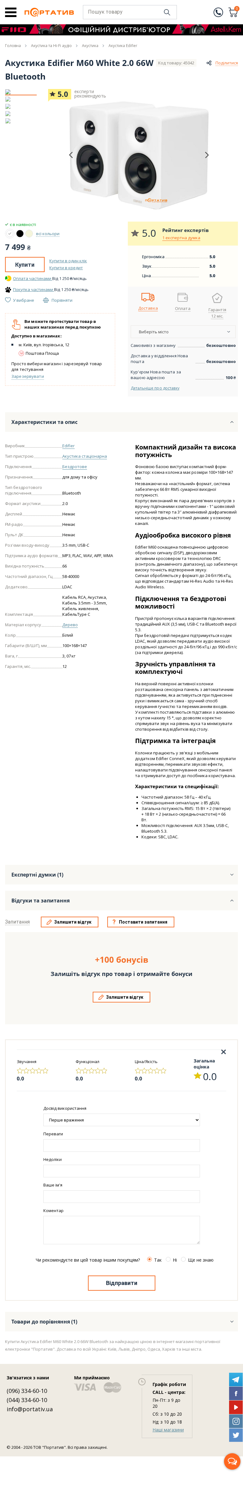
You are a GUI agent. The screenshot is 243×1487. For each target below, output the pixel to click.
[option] (21, 92)
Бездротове (74, 466)
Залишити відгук (72, 922)
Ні (175, 1260)
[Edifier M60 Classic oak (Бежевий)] (29, 233)
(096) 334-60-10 (27, 1391)
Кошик (237, 9)
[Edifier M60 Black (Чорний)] (20, 233)
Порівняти (62, 300)
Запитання (17, 922)
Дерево (70, 625)
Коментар (53, 1210)
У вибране (23, 300)
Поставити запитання (143, 922)
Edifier (68, 446)
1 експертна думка (181, 238)
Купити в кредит (66, 268)
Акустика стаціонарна (84, 456)
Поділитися (226, 63)
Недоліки (52, 1159)
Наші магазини (168, 1430)
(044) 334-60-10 (27, 1400)
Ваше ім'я (52, 1185)
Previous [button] (71, 155)
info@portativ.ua (30, 1409)
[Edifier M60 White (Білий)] (10, 233)
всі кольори (47, 233)
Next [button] (207, 155)
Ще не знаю (201, 1260)
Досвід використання (64, 1108)
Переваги (53, 1134)
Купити (24, 264)
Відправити (121, 1283)
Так (158, 1260)
